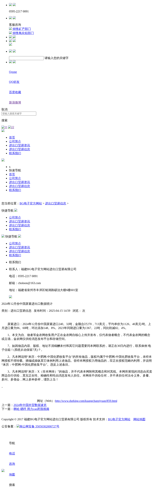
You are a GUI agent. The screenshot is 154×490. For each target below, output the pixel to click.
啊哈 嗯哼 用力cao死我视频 (31, 409)
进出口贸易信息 (19, 149)
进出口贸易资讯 (19, 145)
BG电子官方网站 (31, 203)
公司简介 (15, 141)
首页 (12, 137)
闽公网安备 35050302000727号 (39, 426)
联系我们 (15, 153)
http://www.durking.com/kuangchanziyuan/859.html (86, 400)
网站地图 (139, 419)
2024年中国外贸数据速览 (30, 405)
